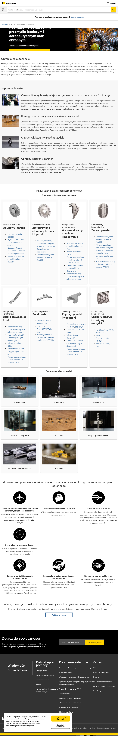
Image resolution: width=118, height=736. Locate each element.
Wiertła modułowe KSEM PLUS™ (44, 322)
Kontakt (113, 3)
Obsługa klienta (41, 670)
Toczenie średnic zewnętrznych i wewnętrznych (76, 668)
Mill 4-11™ (70, 326)
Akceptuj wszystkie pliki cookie (60, 718)
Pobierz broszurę (59, 615)
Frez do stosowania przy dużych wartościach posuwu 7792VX (76, 260)
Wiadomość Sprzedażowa (17, 667)
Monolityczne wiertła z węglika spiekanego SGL (75, 246)
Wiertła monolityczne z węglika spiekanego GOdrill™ (16, 259)
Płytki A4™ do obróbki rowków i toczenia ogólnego (16, 242)
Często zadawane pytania (45, 675)
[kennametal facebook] (3, 718)
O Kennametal (98, 668)
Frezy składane (64, 693)
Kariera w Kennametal (101, 672)
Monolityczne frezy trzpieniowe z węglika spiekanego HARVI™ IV (46, 243)
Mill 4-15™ (79, 326)
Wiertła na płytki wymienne (68, 707)
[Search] (113, 9)
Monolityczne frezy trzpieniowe (70, 698)
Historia (96, 677)
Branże (4, 24)
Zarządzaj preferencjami (60, 725)
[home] (8, 3)
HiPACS (99, 335)
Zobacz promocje (77, 17)
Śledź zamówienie (42, 680)
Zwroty (38, 684)
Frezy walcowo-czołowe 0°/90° (70, 689)
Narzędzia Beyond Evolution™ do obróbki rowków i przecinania (16, 251)
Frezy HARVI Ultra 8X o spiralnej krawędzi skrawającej (74, 268)
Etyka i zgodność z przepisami (104, 686)
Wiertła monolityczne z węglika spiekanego (74, 677)
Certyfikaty (97, 691)
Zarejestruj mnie (95, 642)
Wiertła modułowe (65, 672)
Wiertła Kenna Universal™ (72, 336)
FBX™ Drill (41, 326)
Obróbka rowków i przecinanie (70, 703)
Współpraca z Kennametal (102, 681)
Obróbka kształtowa (66, 712)
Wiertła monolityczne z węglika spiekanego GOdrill (45, 257)
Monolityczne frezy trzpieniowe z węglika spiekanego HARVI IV (75, 276)
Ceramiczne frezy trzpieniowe (43, 250)
